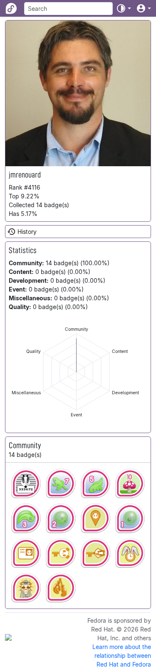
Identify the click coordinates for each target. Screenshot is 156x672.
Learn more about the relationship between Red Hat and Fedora (121, 655)
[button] (123, 8)
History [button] (27, 231)
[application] (76, 371)
